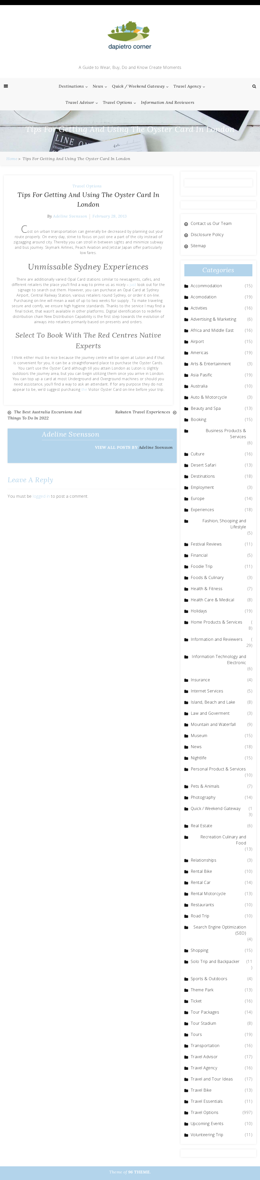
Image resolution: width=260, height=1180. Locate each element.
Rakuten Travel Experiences (142, 411)
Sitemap (198, 245)
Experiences (202, 509)
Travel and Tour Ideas (212, 1079)
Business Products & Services (226, 433)
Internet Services (207, 691)
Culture (198, 454)
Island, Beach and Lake (213, 702)
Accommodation (206, 285)
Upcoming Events (207, 1123)
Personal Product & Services (218, 769)
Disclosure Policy (207, 234)
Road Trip (200, 916)
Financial (199, 555)
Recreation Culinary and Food (223, 840)
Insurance (200, 680)
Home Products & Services (216, 622)
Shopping (199, 950)
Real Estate (202, 825)
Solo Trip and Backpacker (215, 961)
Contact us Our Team (211, 223)
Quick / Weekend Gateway (138, 86)
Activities (199, 308)
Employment (202, 487)
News (98, 86)
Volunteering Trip (207, 1134)
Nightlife (199, 758)
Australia (199, 386)
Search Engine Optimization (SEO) (219, 930)
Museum (199, 735)
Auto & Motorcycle (209, 397)
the (84, 389)
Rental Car (201, 882)
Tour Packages (205, 1012)
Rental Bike (201, 871)
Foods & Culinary (207, 577)
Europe (198, 498)
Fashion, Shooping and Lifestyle (224, 524)
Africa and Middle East (212, 330)
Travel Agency (187, 86)
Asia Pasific (202, 375)
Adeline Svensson (70, 216)
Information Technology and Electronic (219, 659)
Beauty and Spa (206, 408)
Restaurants (202, 904)
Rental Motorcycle (208, 893)
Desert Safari (203, 465)
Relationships (204, 860)
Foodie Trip (202, 566)
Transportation (205, 1045)
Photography (203, 797)
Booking (198, 419)
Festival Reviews (206, 544)
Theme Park (202, 990)
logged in (41, 496)
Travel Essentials (207, 1101)
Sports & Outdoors (209, 978)
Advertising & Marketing (213, 319)
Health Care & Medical (212, 600)
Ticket (196, 1001)
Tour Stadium (203, 1023)
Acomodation (204, 297)
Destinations (71, 86)
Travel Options (117, 102)
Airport (197, 341)
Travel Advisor (80, 102)
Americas (199, 352)
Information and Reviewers (167, 102)
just (133, 284)
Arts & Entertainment (211, 363)
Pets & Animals (205, 786)
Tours (196, 1034)
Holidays (199, 611)
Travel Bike (201, 1090)
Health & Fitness (207, 588)
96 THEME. (139, 1171)
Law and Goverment (210, 713)
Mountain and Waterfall (213, 724)
